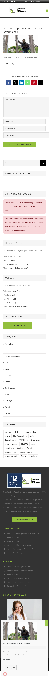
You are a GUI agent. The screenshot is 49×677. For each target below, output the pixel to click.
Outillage (8, 401)
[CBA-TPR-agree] (24, 474)
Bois (6, 350)
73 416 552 (17, 291)
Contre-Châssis (11, 375)
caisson (7, 436)
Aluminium (9, 344)
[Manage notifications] (5, 674)
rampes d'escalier (11, 456)
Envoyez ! (11, 668)
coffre (7, 369)
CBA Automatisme (12, 363)
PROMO (8, 413)
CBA (7, 64)
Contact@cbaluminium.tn (18, 264)
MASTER (24, 444)
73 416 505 (14, 295)
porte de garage (11, 452)
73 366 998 (11, 260)
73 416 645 (11, 299)
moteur (33, 444)
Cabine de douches (12, 357)
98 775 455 (17, 256)
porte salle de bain (27, 452)
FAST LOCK (23, 440)
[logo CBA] (18, 7)
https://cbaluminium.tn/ (18, 268)
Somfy (23, 456)
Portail (7, 407)
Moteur (7, 394)
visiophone (33, 456)
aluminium (8, 432)
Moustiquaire (9, 448)
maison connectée (11, 444)
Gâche (7, 382)
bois (16, 432)
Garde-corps (10, 388)
